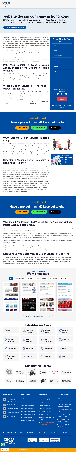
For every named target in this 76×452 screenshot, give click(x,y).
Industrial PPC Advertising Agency (65, 410)
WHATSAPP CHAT (39, 127)
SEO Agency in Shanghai (28, 411)
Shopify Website (44, 402)
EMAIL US (55, 127)
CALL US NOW (22, 127)
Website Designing (45, 399)
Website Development (46, 408)
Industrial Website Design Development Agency (64, 405)
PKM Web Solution (12, 51)
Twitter (31, 432)
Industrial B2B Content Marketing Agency (64, 420)
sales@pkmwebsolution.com (14, 412)
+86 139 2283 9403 (12, 401)
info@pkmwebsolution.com (14, 408)
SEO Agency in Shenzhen (28, 408)
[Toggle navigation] (62, 4)
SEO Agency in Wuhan (28, 405)
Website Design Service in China (47, 418)
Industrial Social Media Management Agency (64, 425)
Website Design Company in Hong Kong (47, 423)
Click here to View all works (38, 317)
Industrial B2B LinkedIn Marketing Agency (64, 415)
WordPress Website (45, 405)
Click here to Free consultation (15, 27)
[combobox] (62, 61)
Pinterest (55, 432)
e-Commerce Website (45, 411)
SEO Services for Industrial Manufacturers (65, 400)
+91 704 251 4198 (11, 399)
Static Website (44, 414)
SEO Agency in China (27, 399)
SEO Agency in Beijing (28, 417)
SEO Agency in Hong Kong (29, 420)
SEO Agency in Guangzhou (29, 414)
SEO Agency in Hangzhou (29, 402)
